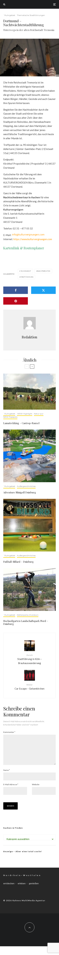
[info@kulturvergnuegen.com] (28, 235)
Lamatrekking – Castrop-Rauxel (21, 423)
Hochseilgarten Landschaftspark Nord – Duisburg (25, 622)
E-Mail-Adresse (10, 784)
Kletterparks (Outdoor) (27, 615)
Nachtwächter (43, 271)
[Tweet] (43, 290)
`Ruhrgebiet (9, 15)
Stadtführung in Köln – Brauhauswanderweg (29, 659)
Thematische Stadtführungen (31, 15)
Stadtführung (26, 277)
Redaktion (29, 337)
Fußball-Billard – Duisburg (18, 561)
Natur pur (38, 413)
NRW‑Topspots (10, 417)
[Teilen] (15, 290)
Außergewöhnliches (26, 486)
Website (35, 784)
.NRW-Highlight (24, 413)
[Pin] (15, 301)
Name (6, 770)
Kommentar (9, 732)
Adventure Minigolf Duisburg (19, 492)
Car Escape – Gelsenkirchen (29, 686)
